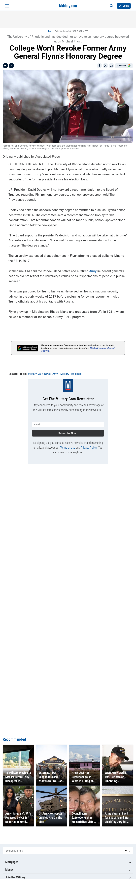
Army (50, 31)
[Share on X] (105, 65)
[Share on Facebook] (99, 65)
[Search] (111, 6)
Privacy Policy (89, 447)
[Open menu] (7, 6)
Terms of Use (67, 447)
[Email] (111, 65)
